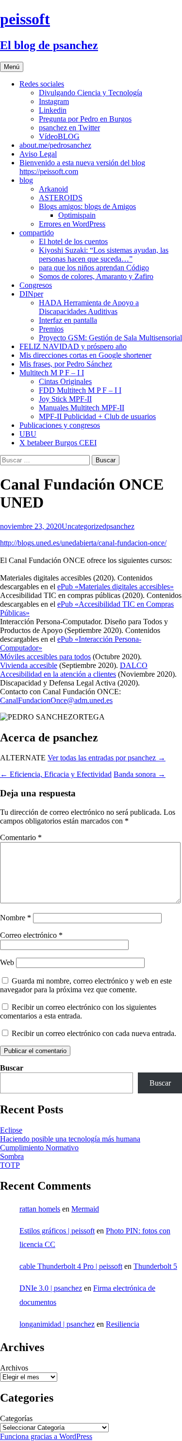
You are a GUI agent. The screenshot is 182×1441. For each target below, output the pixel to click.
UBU (27, 434)
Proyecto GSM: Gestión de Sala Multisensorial (110, 338)
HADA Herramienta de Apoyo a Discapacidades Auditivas (89, 307)
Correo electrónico (31, 935)
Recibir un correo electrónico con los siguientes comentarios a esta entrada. (78, 1011)
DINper (31, 294)
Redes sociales (41, 84)
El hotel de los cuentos (73, 241)
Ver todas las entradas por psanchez (106, 758)
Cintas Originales (65, 381)
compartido (36, 232)
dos (85, 656)
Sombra (12, 1156)
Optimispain (77, 215)
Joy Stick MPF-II (65, 399)
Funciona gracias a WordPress (46, 1436)
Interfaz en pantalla (68, 320)
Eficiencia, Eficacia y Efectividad (56, 774)
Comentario (21, 837)
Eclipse (11, 1130)
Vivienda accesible (28, 665)
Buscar (11, 1068)
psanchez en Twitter (69, 127)
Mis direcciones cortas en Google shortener (85, 355)
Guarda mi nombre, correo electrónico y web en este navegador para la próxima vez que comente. (86, 985)
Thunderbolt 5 (155, 1266)
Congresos (35, 285)
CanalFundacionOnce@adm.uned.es (56, 700)
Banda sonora (139, 774)
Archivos (14, 1368)
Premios (51, 329)
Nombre (15, 918)
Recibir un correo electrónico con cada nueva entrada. (94, 1033)
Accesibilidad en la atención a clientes (58, 674)
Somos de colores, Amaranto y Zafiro (96, 276)
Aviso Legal (38, 154)
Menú (11, 66)
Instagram (54, 101)
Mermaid (85, 1209)
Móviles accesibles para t (38, 656)
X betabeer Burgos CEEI (58, 443)
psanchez (120, 526)
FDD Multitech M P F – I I (80, 390)
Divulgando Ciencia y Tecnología (90, 92)
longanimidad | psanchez (57, 1324)
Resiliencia (122, 1324)
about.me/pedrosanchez (55, 145)
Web (7, 962)
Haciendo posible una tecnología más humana (70, 1139)
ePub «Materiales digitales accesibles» (115, 586)
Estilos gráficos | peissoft (57, 1231)
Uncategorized (84, 526)
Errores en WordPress (72, 224)
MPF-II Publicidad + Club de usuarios (97, 416)
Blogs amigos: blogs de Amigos (87, 206)
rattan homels (39, 1209)
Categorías (16, 1418)
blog (26, 180)
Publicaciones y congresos (59, 425)
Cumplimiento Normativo (39, 1147)
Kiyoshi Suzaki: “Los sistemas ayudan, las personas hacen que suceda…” (103, 254)
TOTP (10, 1165)
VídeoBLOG (59, 136)
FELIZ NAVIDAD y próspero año (73, 346)
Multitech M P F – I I (51, 373)
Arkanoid (53, 189)
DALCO (134, 665)
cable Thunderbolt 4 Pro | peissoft (70, 1266)
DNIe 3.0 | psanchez (50, 1288)
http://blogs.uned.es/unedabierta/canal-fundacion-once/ (83, 543)
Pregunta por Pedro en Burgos (85, 119)
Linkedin (52, 110)
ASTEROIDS (61, 197)
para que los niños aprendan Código (94, 268)
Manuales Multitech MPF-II (81, 408)
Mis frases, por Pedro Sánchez (65, 364)
